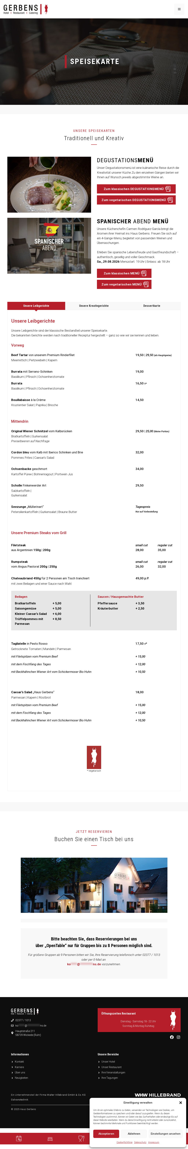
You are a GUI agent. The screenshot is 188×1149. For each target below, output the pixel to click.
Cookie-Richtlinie (124, 1142)
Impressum (153, 1142)
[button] (180, 1102)
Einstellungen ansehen (165, 1133)
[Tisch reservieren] (19, 1138)
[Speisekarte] (81, 1138)
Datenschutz (140, 1142)
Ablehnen (134, 1133)
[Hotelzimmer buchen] (50, 1138)
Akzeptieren (106, 1133)
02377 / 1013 (23, 1020)
